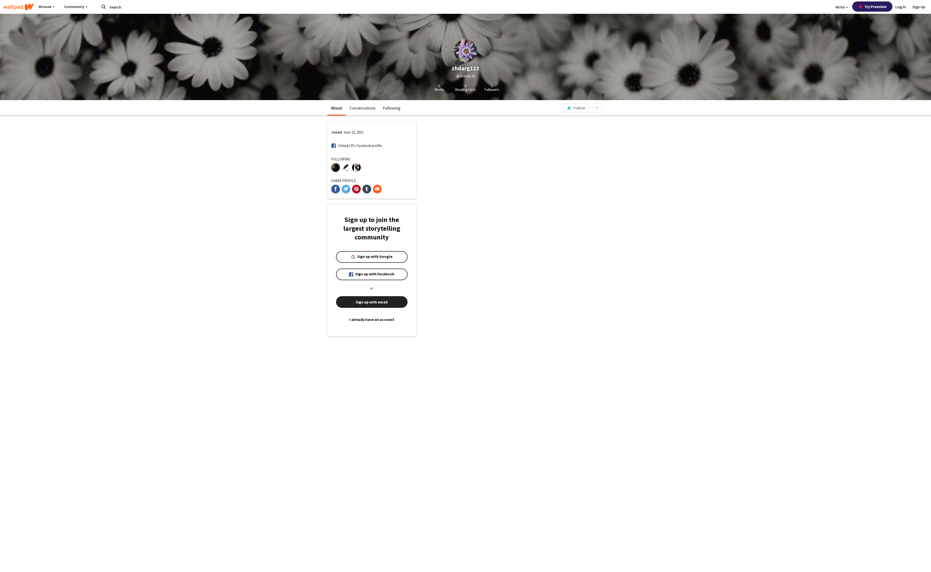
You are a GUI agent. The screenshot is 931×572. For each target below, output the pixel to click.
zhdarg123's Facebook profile (360, 145)
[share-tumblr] (366, 189)
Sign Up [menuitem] (918, 6)
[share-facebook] (335, 189)
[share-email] (377, 189)
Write (840, 7)
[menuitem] (576, 108)
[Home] (18, 7)
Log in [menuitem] (900, 6)
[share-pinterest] (356, 189)
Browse (45, 6)
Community (74, 6)
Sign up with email (372, 302)
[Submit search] (103, 7)
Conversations (363, 108)
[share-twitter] (346, 189)
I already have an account (371, 319)
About (336, 108)
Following (392, 108)
